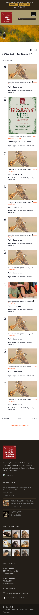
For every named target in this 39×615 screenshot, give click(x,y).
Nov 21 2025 (17, 515)
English (22, 19)
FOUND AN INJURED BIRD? (15, 2)
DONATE (13, 4)
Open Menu (33, 14)
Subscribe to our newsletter (15, 598)
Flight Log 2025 (16, 512)
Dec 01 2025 (17, 506)
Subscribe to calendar (18, 425)
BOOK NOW (24, 4)
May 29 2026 (9, 495)
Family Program (14, 306)
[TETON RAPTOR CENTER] (8, 475)
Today (19, 418)
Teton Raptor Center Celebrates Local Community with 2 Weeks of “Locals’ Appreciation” (17, 489)
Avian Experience (15, 87)
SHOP (29, 2)
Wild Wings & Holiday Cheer (19, 142)
